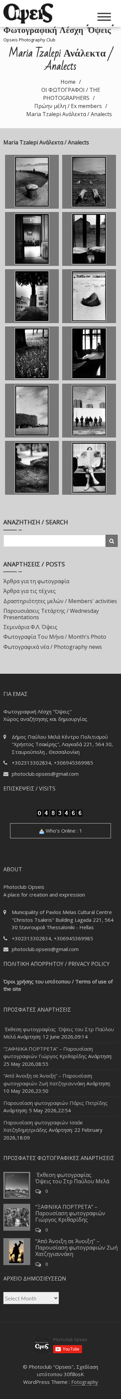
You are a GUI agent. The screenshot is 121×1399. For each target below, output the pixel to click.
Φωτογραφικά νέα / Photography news (52, 647)
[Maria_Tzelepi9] (32, 411)
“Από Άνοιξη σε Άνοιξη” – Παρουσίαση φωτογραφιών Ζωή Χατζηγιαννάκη (76, 1247)
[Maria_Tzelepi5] (32, 296)
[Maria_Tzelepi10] (89, 411)
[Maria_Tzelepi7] (32, 353)
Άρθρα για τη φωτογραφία (36, 581)
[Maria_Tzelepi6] (89, 296)
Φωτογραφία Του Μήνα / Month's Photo (54, 636)
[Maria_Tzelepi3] (32, 239)
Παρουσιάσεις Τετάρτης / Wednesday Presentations (51, 614)
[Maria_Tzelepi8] (89, 353)
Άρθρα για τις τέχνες (29, 591)
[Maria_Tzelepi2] (89, 182)
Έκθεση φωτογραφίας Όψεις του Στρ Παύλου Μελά (72, 1178)
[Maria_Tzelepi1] (32, 182)
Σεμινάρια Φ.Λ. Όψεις (30, 627)
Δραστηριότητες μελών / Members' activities (60, 601)
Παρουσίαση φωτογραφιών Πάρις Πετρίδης (55, 1102)
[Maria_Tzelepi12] (89, 468)
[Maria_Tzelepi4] (89, 239)
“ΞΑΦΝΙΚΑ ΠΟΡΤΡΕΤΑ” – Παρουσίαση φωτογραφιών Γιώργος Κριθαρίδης (70, 1213)
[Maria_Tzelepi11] (32, 468)
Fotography (84, 1381)
